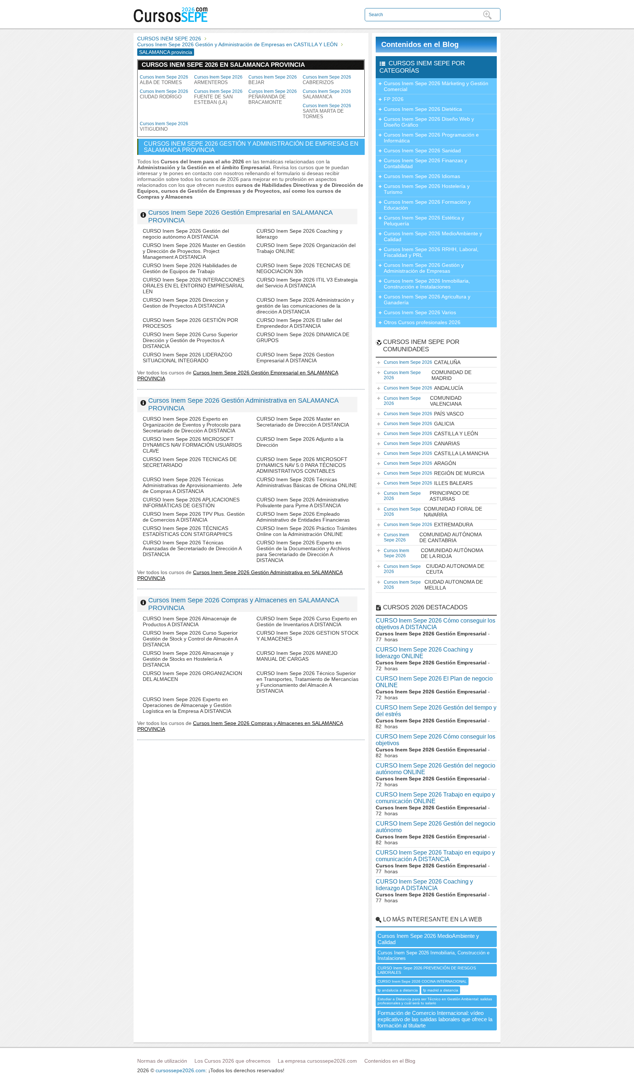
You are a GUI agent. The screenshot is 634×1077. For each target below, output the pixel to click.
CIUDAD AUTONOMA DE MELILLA (433, 585)
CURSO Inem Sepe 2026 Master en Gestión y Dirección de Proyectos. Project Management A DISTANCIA (194, 251)
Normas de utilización (162, 1061)
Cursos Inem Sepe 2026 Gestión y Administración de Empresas (424, 268)
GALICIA (419, 424)
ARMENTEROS (218, 80)
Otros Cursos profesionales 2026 (422, 322)
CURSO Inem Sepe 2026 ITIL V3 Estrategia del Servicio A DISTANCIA (307, 283)
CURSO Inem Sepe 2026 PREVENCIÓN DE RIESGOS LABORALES (427, 970)
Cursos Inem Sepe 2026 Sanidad (422, 150)
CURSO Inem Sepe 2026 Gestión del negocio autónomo (435, 826)
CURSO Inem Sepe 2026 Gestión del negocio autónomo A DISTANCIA (186, 234)
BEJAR (272, 80)
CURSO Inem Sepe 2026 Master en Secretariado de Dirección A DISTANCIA (302, 422)
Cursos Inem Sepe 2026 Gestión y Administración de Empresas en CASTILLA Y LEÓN (237, 44)
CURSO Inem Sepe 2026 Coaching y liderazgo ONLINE (424, 652)
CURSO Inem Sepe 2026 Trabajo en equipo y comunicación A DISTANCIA (435, 855)
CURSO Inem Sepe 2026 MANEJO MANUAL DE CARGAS (297, 656)
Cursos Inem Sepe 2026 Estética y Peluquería (424, 220)
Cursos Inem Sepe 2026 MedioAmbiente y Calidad (433, 236)
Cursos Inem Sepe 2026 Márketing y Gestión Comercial (436, 86)
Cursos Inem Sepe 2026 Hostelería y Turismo (427, 189)
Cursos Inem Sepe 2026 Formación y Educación (427, 205)
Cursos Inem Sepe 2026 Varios (420, 312)
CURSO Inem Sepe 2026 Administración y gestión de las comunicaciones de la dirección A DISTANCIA (305, 306)
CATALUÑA (422, 362)
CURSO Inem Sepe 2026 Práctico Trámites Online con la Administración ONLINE (306, 531)
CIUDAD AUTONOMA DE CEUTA (434, 569)
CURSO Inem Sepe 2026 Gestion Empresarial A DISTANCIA (295, 357)
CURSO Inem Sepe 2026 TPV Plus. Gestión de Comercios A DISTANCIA (194, 517)
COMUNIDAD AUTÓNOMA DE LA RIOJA (433, 553)
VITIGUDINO (164, 126)
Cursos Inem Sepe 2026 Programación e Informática (431, 138)
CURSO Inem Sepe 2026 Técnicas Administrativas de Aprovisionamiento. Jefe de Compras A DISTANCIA (192, 485)
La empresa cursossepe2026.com (317, 1061)
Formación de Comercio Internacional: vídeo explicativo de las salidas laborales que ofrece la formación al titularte (435, 1019)
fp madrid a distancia (440, 990)
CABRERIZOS (327, 80)
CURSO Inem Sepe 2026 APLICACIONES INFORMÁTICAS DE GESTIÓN (191, 502)
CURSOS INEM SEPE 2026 (169, 38)
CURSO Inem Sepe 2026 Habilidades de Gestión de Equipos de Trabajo (190, 268)
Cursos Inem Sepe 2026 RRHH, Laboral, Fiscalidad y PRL (431, 252)
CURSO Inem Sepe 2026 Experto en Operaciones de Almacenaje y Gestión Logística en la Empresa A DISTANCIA (187, 705)
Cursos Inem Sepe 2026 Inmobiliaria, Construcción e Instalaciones (427, 284)
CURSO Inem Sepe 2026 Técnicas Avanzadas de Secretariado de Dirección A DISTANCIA (192, 548)
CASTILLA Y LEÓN (431, 433)
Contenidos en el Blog (420, 44)
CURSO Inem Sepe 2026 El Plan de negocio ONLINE (434, 681)
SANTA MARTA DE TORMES (327, 111)
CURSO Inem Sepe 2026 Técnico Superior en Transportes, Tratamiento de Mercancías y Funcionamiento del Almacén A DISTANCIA (307, 682)
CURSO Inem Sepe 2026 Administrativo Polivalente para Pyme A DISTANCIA (302, 502)
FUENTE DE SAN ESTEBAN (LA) (218, 97)
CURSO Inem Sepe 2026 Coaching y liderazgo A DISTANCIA (424, 884)
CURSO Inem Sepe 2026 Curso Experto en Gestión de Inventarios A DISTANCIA (306, 621)
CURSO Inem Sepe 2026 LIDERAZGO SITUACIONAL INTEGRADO (187, 357)
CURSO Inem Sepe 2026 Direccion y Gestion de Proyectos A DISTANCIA (185, 303)
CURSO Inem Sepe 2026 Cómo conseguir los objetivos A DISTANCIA (435, 623)
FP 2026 (394, 99)
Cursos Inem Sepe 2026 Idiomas (422, 176)
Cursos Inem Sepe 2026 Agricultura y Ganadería (427, 299)
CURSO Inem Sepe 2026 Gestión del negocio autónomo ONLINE (435, 768)
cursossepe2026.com (180, 1070)
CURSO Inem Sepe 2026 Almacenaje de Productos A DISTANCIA (190, 621)
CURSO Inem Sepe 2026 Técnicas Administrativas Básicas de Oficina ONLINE (306, 482)
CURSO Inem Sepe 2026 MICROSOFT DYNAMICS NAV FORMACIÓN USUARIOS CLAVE (192, 445)
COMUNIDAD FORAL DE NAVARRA (433, 512)
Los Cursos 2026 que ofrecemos (232, 1061)
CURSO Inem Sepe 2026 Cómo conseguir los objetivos (435, 739)
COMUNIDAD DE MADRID (427, 375)
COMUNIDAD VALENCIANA (423, 401)
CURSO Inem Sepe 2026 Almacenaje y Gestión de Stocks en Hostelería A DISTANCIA (188, 659)
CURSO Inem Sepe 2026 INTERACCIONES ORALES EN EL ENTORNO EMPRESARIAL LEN (193, 285)
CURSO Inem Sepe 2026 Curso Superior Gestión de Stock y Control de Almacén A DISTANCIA (190, 639)
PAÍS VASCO (424, 414)
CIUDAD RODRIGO (164, 94)
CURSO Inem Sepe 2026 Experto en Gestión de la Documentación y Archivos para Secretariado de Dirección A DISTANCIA (303, 551)
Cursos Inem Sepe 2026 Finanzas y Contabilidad (425, 163)
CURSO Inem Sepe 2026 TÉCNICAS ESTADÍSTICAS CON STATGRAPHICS (187, 531)
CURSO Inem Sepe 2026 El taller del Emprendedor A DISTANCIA (299, 323)
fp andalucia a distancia (398, 990)
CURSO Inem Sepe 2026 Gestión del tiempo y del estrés (436, 710)
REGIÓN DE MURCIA (434, 473)
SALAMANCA (327, 94)
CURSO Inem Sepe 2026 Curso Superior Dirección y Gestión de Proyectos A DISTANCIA (190, 340)
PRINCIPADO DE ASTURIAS (426, 496)
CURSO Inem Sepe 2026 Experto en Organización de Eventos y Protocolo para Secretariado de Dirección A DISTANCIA (192, 425)
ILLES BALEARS (428, 483)
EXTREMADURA (428, 524)
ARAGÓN (420, 463)
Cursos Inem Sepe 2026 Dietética (423, 109)
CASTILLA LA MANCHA (436, 453)
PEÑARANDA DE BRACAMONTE (272, 97)
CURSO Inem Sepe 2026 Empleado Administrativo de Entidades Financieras (303, 517)
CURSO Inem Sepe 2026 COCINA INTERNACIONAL (422, 981)
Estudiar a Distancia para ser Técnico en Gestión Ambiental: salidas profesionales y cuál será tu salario (435, 1001)
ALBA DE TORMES (164, 80)
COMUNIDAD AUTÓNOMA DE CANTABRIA (433, 537)
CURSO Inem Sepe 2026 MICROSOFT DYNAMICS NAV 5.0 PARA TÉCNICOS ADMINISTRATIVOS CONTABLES (301, 465)
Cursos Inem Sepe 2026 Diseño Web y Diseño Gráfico (429, 122)
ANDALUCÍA (423, 388)
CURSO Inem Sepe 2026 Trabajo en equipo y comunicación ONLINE (435, 797)
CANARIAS (422, 443)
